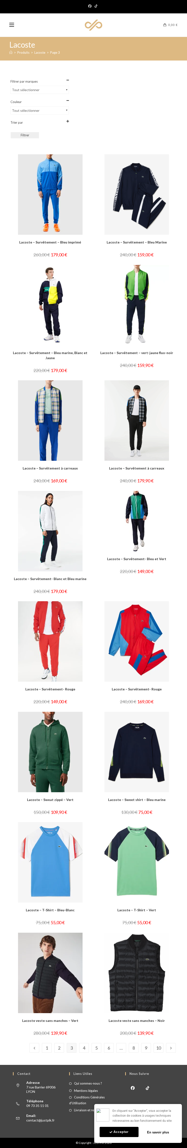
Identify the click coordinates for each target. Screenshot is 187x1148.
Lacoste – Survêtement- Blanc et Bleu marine (50, 579)
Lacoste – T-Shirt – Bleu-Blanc (50, 910)
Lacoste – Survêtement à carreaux (50, 468)
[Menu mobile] (11, 25)
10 (158, 1048)
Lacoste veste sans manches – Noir (137, 1020)
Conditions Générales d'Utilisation (87, 1100)
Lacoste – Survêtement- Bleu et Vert (136, 559)
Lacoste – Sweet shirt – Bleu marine (137, 800)
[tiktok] (147, 1087)
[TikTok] (96, 6)
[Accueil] (10, 52)
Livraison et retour (87, 1110)
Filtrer (25, 135)
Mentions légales (86, 1091)
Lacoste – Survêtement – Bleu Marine (137, 242)
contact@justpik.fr (40, 1120)
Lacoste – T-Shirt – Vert (136, 910)
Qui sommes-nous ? (88, 1083)
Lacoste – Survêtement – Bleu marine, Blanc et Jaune (50, 355)
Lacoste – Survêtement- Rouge (50, 689)
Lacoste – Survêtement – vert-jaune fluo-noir (136, 353)
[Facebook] (90, 6)
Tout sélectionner (25, 90)
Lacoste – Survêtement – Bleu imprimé (50, 242)
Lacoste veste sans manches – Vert (50, 1020)
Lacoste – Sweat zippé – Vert (50, 800)
